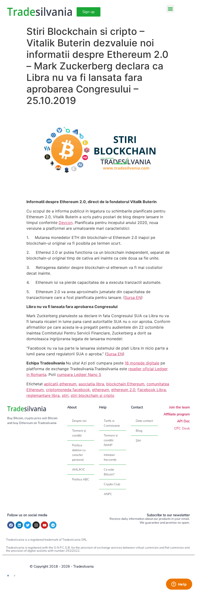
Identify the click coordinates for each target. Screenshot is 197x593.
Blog (139, 431)
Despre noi (79, 421)
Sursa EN (133, 297)
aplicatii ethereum (60, 383)
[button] (170, 9)
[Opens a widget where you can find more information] (179, 585)
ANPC (108, 494)
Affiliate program (177, 414)
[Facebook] (10, 525)
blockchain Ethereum (125, 383)
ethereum (100, 389)
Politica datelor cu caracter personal (79, 452)
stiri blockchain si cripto (92, 395)
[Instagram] (36, 525)
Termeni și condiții (79, 433)
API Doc (183, 421)
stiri (65, 395)
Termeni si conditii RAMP (111, 440)
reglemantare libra (43, 395)
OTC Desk (182, 428)
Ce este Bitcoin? (109, 472)
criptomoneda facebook (68, 389)
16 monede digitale (142, 363)
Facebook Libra (151, 389)
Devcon (66, 222)
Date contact (144, 421)
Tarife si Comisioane (112, 423)
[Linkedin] (19, 525)
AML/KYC (78, 469)
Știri (138, 440)
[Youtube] (44, 525)
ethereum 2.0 (123, 389)
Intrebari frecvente (110, 457)
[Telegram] (52, 525)
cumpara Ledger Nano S (79, 374)
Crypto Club (112, 484)
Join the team (179, 407)
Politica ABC (80, 479)
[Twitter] (27, 525)
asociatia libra (91, 383)
